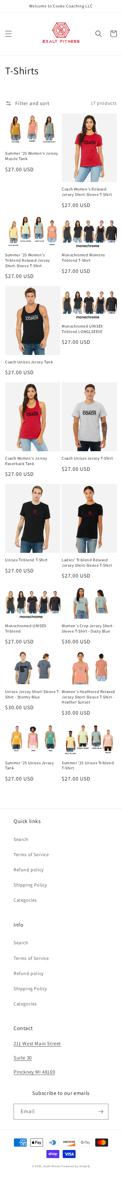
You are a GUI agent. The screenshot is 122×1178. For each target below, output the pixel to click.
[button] (8, 33)
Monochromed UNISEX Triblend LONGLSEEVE (82, 329)
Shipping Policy (30, 885)
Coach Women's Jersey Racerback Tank (26, 461)
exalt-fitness (52, 1166)
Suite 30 (23, 1057)
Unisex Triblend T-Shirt (26, 559)
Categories (25, 900)
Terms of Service (31, 854)
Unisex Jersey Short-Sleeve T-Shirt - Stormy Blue (32, 694)
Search (21, 839)
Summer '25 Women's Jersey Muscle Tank (31, 156)
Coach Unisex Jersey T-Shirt (87, 458)
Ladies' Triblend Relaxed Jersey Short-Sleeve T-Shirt (87, 562)
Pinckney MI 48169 (34, 1072)
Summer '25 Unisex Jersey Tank (29, 765)
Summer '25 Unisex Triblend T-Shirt (88, 765)
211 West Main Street (37, 1043)
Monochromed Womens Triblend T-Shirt (83, 257)
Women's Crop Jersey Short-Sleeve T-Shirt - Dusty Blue (88, 628)
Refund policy (29, 870)
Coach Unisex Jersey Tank (29, 361)
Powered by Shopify (75, 1166)
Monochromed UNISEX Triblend (25, 628)
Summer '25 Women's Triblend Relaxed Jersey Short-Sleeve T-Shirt (27, 260)
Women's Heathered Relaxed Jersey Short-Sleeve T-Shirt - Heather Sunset (88, 697)
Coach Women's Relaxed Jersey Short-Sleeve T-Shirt (87, 191)
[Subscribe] (100, 1112)
